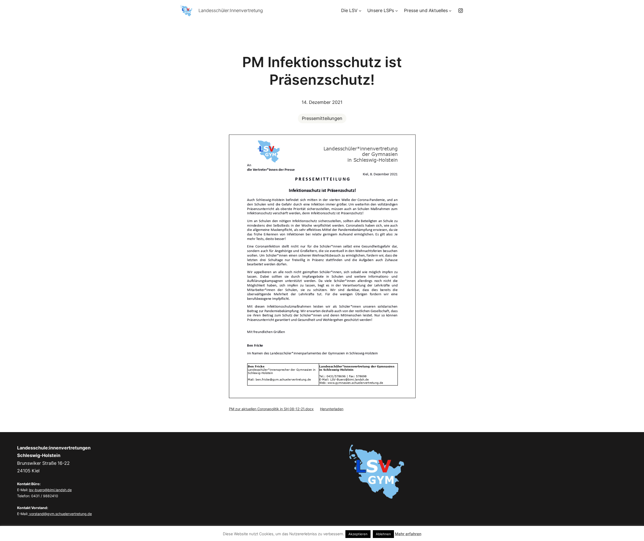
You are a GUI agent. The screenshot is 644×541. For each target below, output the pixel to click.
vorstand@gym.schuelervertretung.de (60, 514)
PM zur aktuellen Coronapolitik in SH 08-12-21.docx (271, 409)
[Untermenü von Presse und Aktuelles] (450, 10)
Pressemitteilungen (322, 118)
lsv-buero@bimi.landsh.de (50, 490)
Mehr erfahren (408, 533)
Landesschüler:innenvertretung (230, 10)
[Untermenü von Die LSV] (360, 10)
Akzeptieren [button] (358, 534)
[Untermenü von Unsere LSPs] (396, 10)
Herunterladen (331, 409)
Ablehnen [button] (383, 534)
